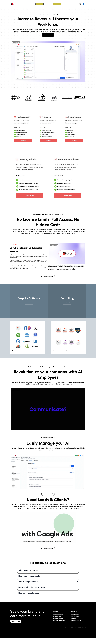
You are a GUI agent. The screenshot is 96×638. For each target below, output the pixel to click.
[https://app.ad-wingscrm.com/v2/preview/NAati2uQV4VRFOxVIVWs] (22, 128)
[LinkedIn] (83, 4)
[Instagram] (80, 4)
